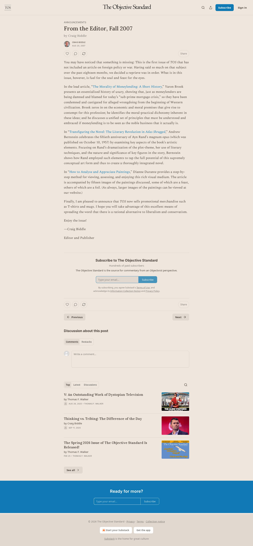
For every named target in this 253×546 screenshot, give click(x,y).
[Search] (203, 7)
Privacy (130, 521)
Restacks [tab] (87, 341)
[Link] (59, 247)
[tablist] (79, 341)
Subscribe (224, 7)
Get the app (143, 530)
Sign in (242, 7)
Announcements (75, 22)
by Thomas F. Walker (76, 399)
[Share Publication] (210, 7)
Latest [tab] (76, 384)
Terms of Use (143, 287)
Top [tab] (68, 384)
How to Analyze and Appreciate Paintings (99, 171)
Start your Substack (117, 530)
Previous (77, 317)
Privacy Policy (152, 291)
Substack (109, 538)
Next (178, 317)
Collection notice (155, 521)
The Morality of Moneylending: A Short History (127, 86)
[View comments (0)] (75, 53)
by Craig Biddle (73, 423)
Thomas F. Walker (93, 403)
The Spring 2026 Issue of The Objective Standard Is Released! (105, 445)
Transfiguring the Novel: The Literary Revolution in (107, 131)
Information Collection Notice (125, 291)
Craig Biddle (79, 42)
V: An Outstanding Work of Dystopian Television (103, 395)
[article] (126, 401)
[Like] (67, 53)
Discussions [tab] (90, 384)
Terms (140, 521)
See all (71, 470)
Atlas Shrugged (155, 131)
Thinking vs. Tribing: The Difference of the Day (103, 419)
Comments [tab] (72, 341)
